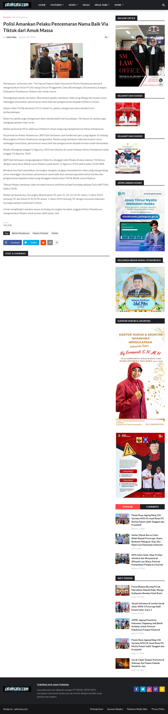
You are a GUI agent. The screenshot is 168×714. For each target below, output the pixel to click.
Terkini (55, 233)
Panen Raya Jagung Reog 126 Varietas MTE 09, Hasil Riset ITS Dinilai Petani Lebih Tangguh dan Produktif (147, 520)
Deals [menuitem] (86, 4)
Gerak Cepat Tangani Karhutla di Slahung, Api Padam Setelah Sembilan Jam (147, 662)
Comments (152, 506)
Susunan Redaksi (115, 709)
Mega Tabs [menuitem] (101, 4)
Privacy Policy (158, 709)
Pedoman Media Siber (137, 709)
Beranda (7, 17)
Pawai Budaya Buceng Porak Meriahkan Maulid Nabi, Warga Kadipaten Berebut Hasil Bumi (147, 589)
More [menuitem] (118, 4)
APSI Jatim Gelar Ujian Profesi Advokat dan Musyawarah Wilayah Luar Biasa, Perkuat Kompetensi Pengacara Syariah (147, 559)
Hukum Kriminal (40, 233)
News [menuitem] (72, 4)
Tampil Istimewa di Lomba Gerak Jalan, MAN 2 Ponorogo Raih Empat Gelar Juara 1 (147, 606)
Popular (128, 506)
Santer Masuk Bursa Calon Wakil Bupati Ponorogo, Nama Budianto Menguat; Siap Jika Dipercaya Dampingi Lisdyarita (147, 540)
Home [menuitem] (42, 4)
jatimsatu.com (21, 709)
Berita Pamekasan (20, 17)
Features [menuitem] (56, 4)
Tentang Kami (96, 709)
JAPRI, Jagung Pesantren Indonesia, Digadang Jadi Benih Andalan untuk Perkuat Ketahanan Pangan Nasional (147, 625)
